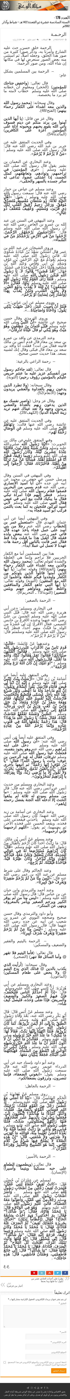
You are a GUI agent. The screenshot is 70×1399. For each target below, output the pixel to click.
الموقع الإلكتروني (58, 1352)
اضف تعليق (31, 40)
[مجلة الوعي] (35, 5)
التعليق (62, 1303)
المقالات (45, 40)
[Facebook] (45, 1388)
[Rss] (47, 1388)
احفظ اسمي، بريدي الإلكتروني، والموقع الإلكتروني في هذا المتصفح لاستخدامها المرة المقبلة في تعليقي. (37, 1363)
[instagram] (31, 1388)
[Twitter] (41, 1388)
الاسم (63, 1332)
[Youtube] (38, 1388)
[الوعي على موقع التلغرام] (27, 1388)
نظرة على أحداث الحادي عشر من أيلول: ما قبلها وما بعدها (47, 1278)
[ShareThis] (35, 1388)
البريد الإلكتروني (58, 1342)
